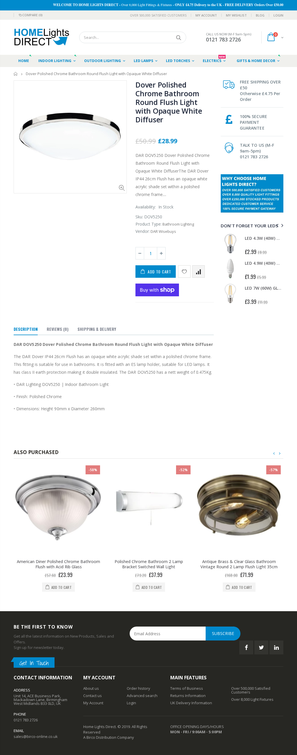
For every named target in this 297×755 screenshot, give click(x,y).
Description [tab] (26, 329)
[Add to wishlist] (184, 271)
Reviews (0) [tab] (57, 329)
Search (178, 37)
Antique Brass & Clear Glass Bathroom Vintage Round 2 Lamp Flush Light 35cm (239, 564)
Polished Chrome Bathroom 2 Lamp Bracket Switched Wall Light (149, 564)
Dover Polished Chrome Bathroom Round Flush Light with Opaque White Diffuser (168, 102)
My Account (206, 15)
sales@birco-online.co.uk (36, 736)
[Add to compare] (198, 271)
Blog (260, 15)
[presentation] (276, 225)
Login (278, 15)
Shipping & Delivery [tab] (96, 329)
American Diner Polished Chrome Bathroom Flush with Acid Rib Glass (58, 564)
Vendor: (142, 231)
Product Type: (148, 224)
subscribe (223, 633)
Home (16, 74)
